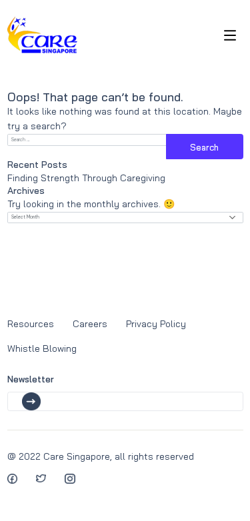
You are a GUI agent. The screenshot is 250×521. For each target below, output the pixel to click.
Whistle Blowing (42, 348)
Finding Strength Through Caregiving (86, 178)
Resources (30, 324)
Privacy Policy (156, 324)
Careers (90, 324)
